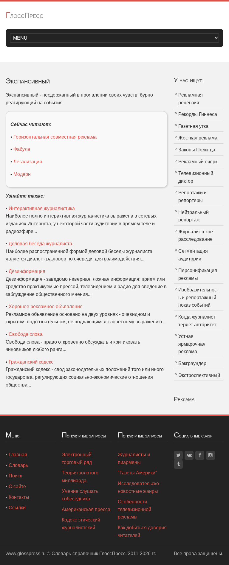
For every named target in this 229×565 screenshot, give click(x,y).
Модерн (22, 174)
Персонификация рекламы (197, 274)
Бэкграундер (192, 363)
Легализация (27, 161)
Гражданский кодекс (31, 361)
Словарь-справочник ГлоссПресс (89, 553)
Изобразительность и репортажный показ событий (198, 297)
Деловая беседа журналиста (40, 243)
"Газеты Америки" (137, 472)
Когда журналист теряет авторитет (197, 320)
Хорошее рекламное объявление (46, 306)
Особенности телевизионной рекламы (134, 509)
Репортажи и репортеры (192, 196)
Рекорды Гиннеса (197, 114)
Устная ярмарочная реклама (191, 344)
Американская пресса (86, 509)
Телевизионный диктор (195, 177)
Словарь (18, 465)
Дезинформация (27, 271)
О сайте (17, 486)
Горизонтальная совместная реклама (55, 136)
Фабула (21, 149)
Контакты (19, 497)
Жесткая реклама (197, 137)
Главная (18, 454)
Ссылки (17, 507)
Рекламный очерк (197, 161)
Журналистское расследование (195, 235)
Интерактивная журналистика (42, 208)
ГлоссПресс (24, 15)
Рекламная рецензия (190, 98)
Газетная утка (193, 126)
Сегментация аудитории (193, 255)
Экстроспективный (199, 375)
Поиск (15, 475)
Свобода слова (26, 334)
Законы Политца (196, 149)
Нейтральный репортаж (193, 216)
